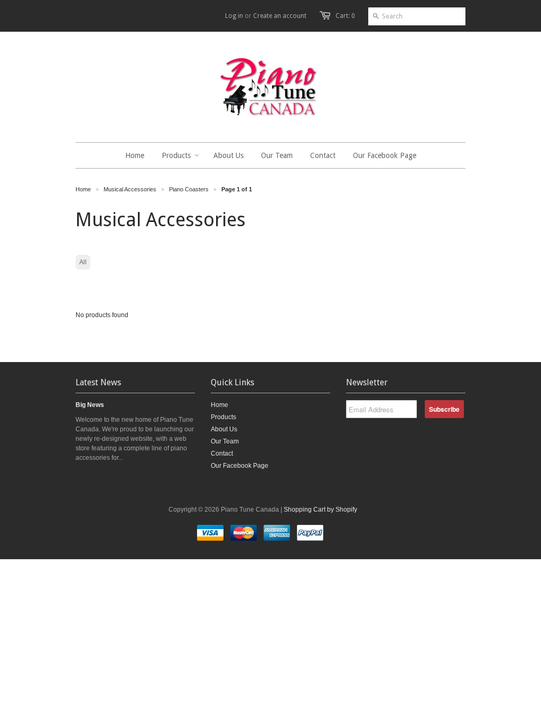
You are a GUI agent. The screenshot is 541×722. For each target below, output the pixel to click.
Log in (234, 16)
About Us (224, 429)
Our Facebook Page (239, 465)
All (83, 262)
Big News (90, 405)
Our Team (225, 441)
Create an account (279, 16)
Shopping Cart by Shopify (320, 509)
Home (219, 405)
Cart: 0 (345, 16)
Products (223, 417)
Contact (222, 453)
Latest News (98, 382)
